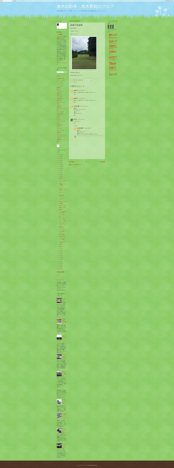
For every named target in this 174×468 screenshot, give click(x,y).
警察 (58, 141)
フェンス (61, 248)
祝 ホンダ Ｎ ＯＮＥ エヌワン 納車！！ (64, 446)
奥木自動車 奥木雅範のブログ (85, 6)
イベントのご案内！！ (62, 181)
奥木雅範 (75, 106)
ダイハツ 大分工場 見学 (62, 242)
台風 (58, 123)
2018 (59, 156)
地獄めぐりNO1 (62, 207)
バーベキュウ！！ (61, 199)
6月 (60, 177)
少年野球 (61, 203)
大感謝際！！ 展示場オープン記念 (64, 321)
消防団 (58, 93)
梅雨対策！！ (62, 227)
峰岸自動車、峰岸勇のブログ (113, 41)
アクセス (59, 91)
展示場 (58, 100)
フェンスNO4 (62, 214)
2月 (60, 257)
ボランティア (59, 130)
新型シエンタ (62, 178)
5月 (60, 251)
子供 (58, 105)
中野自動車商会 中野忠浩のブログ (113, 46)
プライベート (59, 80)
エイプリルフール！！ (64, 299)
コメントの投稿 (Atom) (76, 164)
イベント (59, 82)
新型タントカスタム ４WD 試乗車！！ (64, 431)
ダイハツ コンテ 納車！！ (62, 239)
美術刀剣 (61, 246)
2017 (59, 158)
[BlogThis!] (88, 80)
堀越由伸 (75, 90)
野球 (58, 87)
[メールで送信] (86, 80)
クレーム (59, 128)
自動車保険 (59, 113)
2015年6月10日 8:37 (81, 119)
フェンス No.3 (62, 229)
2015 (59, 162)
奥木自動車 (59, 78)
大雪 (58, 115)
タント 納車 (62, 218)
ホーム (87, 162)
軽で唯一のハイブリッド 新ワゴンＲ (64, 402)
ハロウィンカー (60, 121)
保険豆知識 (59, 98)
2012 (59, 266)
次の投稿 (71, 162)
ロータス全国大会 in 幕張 (62, 212)
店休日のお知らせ (112, 43)
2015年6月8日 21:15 (82, 90)
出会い (58, 119)
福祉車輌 (59, 125)
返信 (75, 94)
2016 (59, 160)
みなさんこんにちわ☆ (113, 71)
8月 (60, 172)
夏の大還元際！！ (61, 196)
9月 (60, 170)
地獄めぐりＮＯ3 (62, 201)
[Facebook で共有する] (90, 80)
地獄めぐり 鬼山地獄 (62, 184)
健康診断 (59, 139)
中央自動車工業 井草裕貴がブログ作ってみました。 (113, 68)
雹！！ (60, 216)
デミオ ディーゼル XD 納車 (62, 224)
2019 (59, 154)
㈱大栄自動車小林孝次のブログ (113, 57)
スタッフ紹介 (59, 112)
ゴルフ (75, 82)
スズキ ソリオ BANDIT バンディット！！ (64, 357)
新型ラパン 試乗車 (62, 189)
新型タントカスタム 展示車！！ (64, 373)
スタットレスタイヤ (61, 109)
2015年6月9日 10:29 (84, 106)
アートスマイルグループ (61, 103)
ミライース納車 (62, 220)
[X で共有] (89, 80)
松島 (58, 117)
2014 (59, 262)
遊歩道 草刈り (62, 236)
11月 (60, 166)
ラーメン (59, 85)
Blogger (95, 465)
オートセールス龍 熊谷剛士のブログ (113, 74)
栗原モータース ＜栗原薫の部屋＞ (113, 63)
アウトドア (59, 84)
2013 (59, 264)
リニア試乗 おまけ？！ (62, 231)
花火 (58, 126)
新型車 (58, 95)
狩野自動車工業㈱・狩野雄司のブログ (113, 52)
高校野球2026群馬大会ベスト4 (113, 38)
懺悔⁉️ (60, 209)
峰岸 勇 (75, 119)
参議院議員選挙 (112, 64)
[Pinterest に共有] (91, 80)
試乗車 (58, 107)
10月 (60, 168)
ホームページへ (60, 280)
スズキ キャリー (62, 193)
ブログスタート (60, 136)
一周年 (58, 137)
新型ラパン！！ (62, 244)
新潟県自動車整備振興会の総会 (113, 48)
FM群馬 (58, 132)
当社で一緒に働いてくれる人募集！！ (113, 59)
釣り (58, 89)
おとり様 (111, 54)
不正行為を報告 (60, 272)
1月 (60, 259)
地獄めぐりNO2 (62, 205)
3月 (60, 255)
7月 (60, 175)
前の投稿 (102, 162)
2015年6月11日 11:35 (87, 128)
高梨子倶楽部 (62, 234)
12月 (60, 164)
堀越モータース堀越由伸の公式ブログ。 (113, 35)
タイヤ (58, 134)
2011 (59, 268)
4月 (60, 253)
